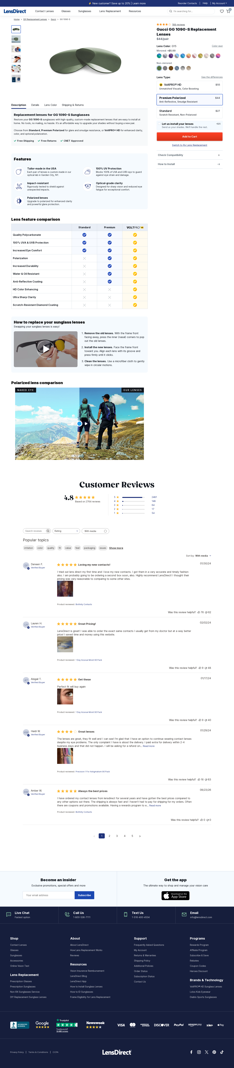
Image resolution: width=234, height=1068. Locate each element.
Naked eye (25, 390)
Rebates (194, 960)
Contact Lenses (44, 11)
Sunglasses (84, 11)
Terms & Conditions (38, 1052)
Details (35, 105)
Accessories (16, 960)
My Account (140, 950)
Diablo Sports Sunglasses (203, 997)
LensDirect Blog (78, 976)
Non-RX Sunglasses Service (25, 991)
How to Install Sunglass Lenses (86, 986)
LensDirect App (78, 981)
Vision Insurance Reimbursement (87, 970)
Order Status (141, 971)
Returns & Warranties (145, 955)
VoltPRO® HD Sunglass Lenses (206, 986)
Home (17, 19)
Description (18, 105)
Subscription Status (144, 976)
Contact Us (140, 981)
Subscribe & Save (199, 955)
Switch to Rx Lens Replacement (189, 145)
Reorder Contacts (187, 3)
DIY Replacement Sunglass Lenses (28, 997)
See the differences (212, 77)
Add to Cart (189, 136)
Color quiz (217, 46)
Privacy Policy (17, 1052)
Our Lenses (132, 390)
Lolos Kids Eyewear (200, 991)
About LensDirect (79, 945)
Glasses (66, 11)
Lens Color (50, 105)
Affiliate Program (198, 950)
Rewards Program (199, 945)
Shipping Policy (142, 960)
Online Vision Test (19, 966)
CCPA (55, 1052)
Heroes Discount (199, 971)
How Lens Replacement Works (86, 950)
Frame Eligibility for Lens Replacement (90, 997)
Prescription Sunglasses (22, 986)
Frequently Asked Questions (149, 945)
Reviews (74, 955)
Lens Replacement (110, 11)
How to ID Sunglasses (81, 991)
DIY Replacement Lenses (35, 19)
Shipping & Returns (73, 105)
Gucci (53, 19)
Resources (135, 11)
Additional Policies (143, 966)
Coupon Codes (198, 966)
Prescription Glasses (21, 981)
